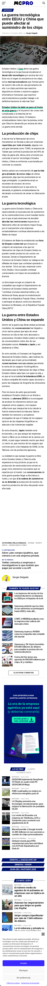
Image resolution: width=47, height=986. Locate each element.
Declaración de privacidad (30, 983)
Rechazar (23, 970)
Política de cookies (13, 983)
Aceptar (23, 963)
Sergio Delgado (32, 33)
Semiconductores (18, 545)
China (20, 69)
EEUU (5, 545)
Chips (39, 543)
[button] (43, 934)
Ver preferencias (24, 978)
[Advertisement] (23, 516)
